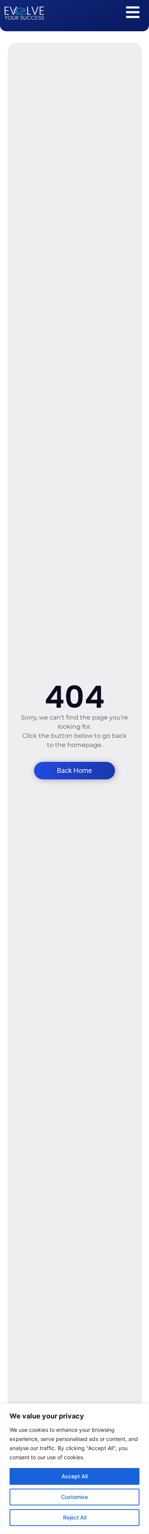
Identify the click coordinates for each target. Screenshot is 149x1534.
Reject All (74, 1517)
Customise (74, 1497)
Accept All (74, 1476)
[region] (74, 1469)
